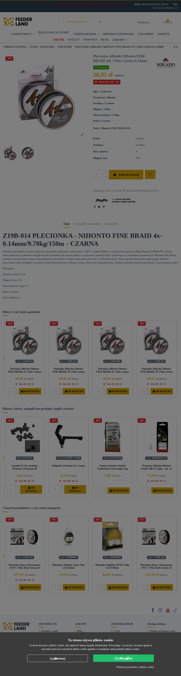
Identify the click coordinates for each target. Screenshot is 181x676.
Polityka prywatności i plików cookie (135, 667)
